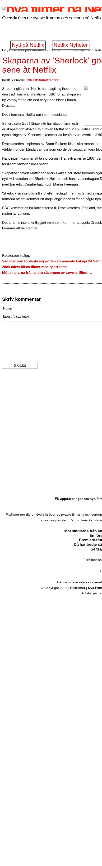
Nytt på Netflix (28, 45)
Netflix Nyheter (71, 45)
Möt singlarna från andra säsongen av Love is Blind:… (47, 272)
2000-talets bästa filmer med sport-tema (34, 267)
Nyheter (55, 79)
